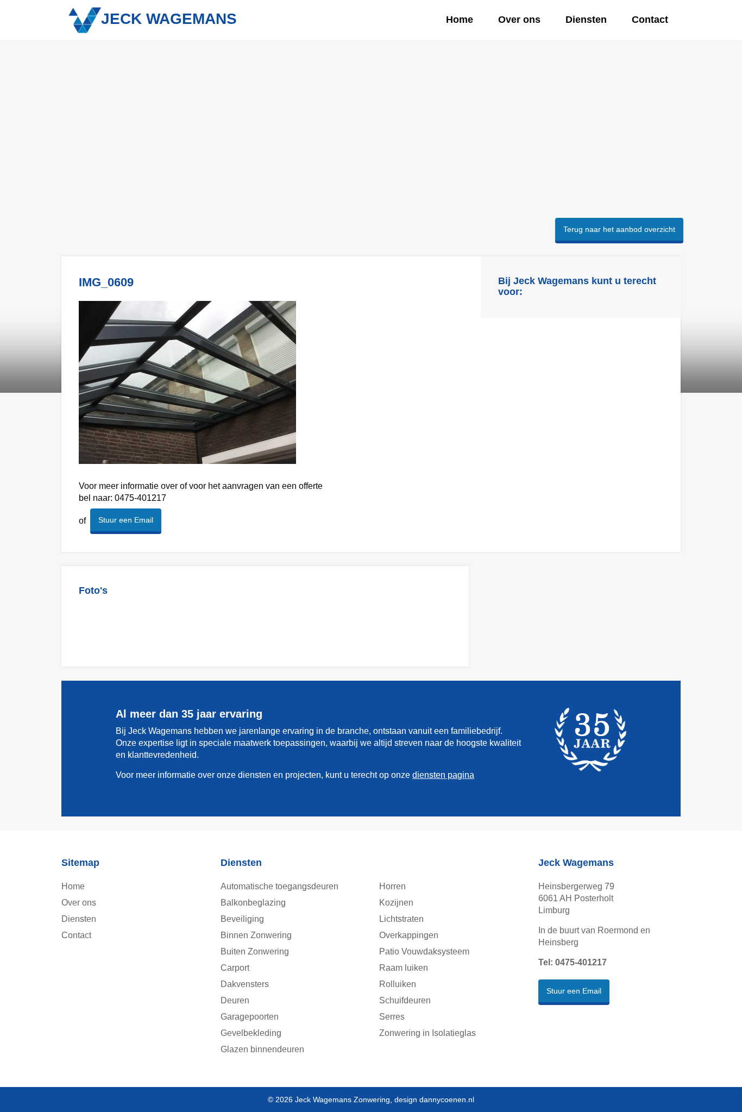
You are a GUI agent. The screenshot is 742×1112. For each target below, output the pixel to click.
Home (459, 19)
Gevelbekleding (251, 1033)
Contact (650, 19)
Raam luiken (403, 967)
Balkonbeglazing (253, 902)
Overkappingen (408, 935)
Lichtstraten (401, 918)
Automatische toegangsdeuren (279, 886)
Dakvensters (245, 984)
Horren (392, 886)
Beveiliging (242, 918)
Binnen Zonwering (256, 935)
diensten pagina (443, 775)
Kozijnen (396, 902)
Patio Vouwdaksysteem (424, 951)
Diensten (586, 19)
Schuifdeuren (405, 1000)
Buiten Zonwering (255, 951)
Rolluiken (397, 984)
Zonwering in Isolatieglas (427, 1033)
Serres (392, 1016)
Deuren (235, 1000)
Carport (235, 967)
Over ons (519, 19)
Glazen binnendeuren (262, 1049)
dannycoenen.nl (446, 1099)
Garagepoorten (250, 1016)
